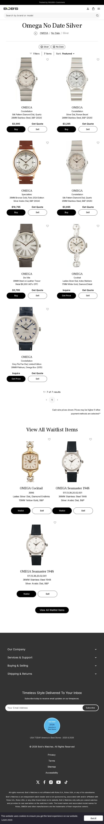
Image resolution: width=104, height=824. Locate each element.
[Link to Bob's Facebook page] (44, 782)
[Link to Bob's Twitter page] (38, 782)
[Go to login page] (88, 8)
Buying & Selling (17, 665)
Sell (37, 129)
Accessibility (52, 772)
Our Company (16, 649)
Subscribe (90, 708)
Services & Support (19, 657)
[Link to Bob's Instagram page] (51, 782)
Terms (51, 760)
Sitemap (52, 766)
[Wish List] (50, 439)
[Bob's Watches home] (11, 9)
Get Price (66, 295)
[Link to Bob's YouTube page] (58, 782)
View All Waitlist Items (52, 610)
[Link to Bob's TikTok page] (66, 782)
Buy (16, 129)
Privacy (52, 754)
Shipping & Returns (19, 673)
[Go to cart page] (93, 8)
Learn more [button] (6, 820)
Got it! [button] (93, 818)
